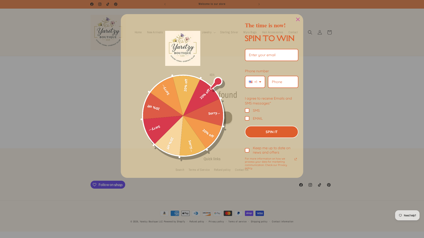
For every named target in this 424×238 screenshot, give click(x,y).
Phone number (257, 71)
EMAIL (258, 118)
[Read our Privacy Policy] (295, 159)
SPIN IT (272, 132)
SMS (256, 110)
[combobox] (255, 82)
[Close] (298, 19)
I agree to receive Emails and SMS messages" (268, 100)
